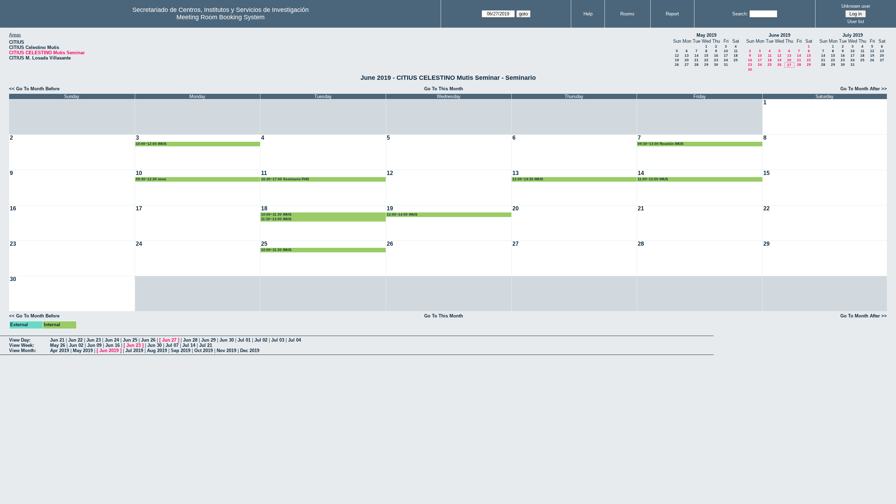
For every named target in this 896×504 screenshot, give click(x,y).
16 (716, 55)
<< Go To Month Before (34, 88)
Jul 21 (205, 345)
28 (696, 64)
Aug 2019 (157, 350)
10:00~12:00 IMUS (151, 144)
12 (677, 55)
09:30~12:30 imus (151, 179)
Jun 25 (130, 340)
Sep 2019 (180, 350)
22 (706, 60)
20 (687, 60)
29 (706, 64)
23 (716, 60)
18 (736, 55)
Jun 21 (57, 340)
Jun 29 (208, 340)
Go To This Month (443, 88)
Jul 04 (294, 340)
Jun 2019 (109, 350)
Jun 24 (112, 340)
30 (716, 64)
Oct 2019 (203, 350)
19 (677, 60)
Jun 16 (112, 345)
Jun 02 (76, 345)
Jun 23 (93, 340)
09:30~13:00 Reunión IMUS (661, 144)
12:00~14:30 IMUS (527, 179)
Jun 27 (169, 340)
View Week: (21, 345)
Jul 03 (277, 340)
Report (672, 13)
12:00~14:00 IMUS (402, 214)
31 (726, 64)
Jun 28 (190, 340)
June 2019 (779, 35)
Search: (740, 13)
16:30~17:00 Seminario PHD (285, 179)
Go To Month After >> (863, 88)
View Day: (19, 340)
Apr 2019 (59, 350)
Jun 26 (148, 340)
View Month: (22, 350)
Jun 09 (94, 345)
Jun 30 (226, 340)
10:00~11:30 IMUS (276, 214)
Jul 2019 (134, 350)
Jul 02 (260, 340)
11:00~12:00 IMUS (653, 179)
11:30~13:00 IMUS (276, 219)
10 (726, 51)
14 (696, 55)
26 (677, 64)
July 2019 (852, 35)
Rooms (627, 13)
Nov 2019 (226, 350)
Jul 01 (244, 340)
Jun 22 (75, 340)
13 (687, 55)
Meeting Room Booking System (220, 17)
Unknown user (855, 6)
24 (726, 60)
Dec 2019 (249, 350)
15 (706, 55)
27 (687, 64)
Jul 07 (172, 345)
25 (736, 60)
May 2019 (706, 35)
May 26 (57, 345)
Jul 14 (188, 345)
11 (736, 51)
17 (726, 55)
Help (588, 13)
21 (696, 60)
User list (855, 21)
